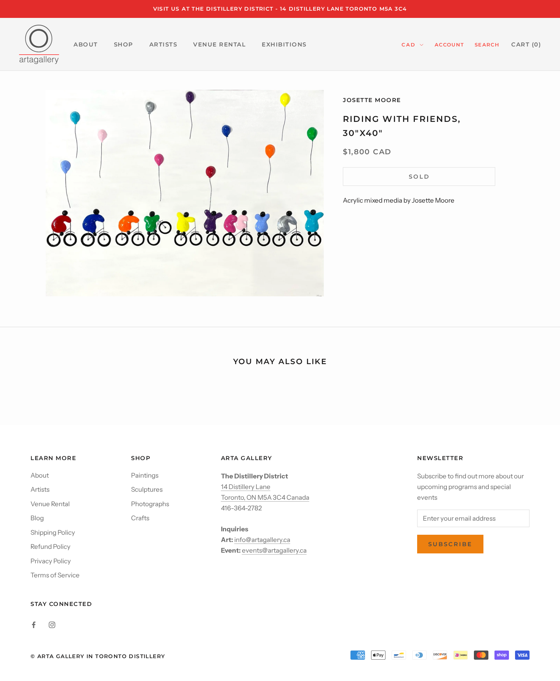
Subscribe (450, 544)
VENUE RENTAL (219, 44)
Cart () (526, 44)
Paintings (144, 475)
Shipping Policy (52, 532)
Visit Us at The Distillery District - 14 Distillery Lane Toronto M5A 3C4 (280, 8)
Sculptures (147, 489)
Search (487, 45)
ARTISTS (163, 44)
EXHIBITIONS (284, 44)
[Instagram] (52, 624)
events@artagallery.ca (274, 550)
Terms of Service (55, 575)
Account (449, 45)
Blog (37, 518)
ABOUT (86, 44)
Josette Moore (372, 100)
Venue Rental (50, 504)
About (39, 475)
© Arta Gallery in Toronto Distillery (97, 656)
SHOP (123, 44)
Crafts (140, 518)
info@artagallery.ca (262, 540)
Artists (40, 489)
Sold (419, 176)
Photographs (150, 504)
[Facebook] (33, 624)
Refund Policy (50, 546)
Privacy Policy (50, 561)
